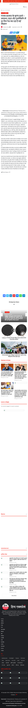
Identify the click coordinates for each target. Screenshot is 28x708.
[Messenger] (17, 295)
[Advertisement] (14, 92)
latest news (8, 660)
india (3, 660)
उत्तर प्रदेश (3, 629)
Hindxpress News (6, 27)
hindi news (23, 658)
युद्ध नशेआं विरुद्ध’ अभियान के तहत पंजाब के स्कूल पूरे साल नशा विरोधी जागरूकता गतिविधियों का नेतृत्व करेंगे (7, 392)
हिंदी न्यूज (17, 665)
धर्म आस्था (2, 646)
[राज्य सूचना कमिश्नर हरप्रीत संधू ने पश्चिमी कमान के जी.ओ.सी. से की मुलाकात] (5, 684)
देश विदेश (2, 642)
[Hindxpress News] (14, 4)
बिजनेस (2, 631)
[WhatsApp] (20, 295)
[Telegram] (23, 295)
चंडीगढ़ (2, 621)
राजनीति (2, 637)
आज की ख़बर (7, 10)
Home (3, 10)
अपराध (2, 644)
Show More (14, 595)
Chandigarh (11, 658)
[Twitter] (14, 33)
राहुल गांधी (8, 665)
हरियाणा (2, 623)
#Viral (2, 648)
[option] (14, 314)
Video (2, 650)
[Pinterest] (14, 295)
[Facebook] (10, 33)
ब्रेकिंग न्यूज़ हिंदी (13, 662)
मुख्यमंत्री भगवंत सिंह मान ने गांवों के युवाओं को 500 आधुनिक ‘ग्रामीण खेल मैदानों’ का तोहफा (18, 559)
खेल (1, 633)
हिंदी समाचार (22, 665)
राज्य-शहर (3, 665)
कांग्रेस (3, 662)
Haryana (17, 658)
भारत (2, 639)
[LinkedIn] (17, 33)
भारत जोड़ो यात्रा (19, 662)
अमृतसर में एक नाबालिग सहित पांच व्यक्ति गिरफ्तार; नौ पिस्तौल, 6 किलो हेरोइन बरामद (18, 574)
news (18, 660)
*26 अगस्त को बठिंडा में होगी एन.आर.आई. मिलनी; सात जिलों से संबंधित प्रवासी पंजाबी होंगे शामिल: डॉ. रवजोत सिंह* (7, 374)
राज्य (2, 627)
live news (13, 660)
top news (23, 660)
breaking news (4, 658)
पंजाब (7, 13)
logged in (9, 406)
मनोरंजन (2, 635)
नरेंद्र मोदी (7, 662)
